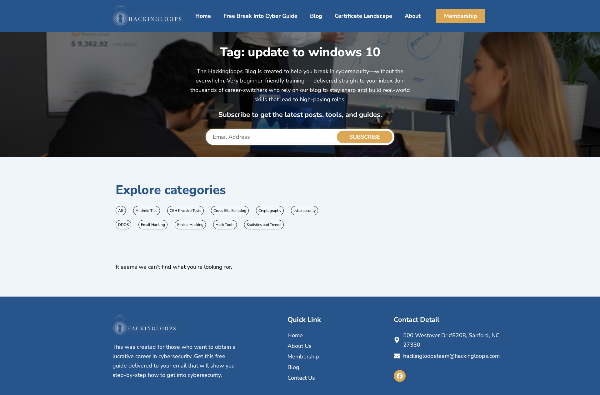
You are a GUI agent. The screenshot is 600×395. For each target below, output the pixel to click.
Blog (316, 16)
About (413, 16)
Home (203, 16)
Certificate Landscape (363, 16)
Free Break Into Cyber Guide (260, 16)
